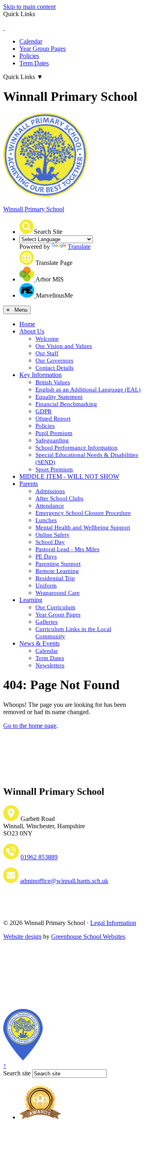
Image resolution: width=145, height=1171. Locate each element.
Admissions (50, 491)
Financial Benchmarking (66, 404)
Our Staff (46, 353)
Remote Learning (57, 571)
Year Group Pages (42, 48)
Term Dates (34, 63)
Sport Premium (54, 469)
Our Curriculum (55, 607)
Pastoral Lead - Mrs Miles (67, 549)
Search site (17, 1073)
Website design (22, 936)
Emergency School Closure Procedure (83, 513)
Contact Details (54, 368)
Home (27, 324)
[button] (26, 226)
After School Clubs (59, 498)
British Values (52, 382)
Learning (30, 599)
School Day (50, 542)
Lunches (46, 520)
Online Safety (52, 534)
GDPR (43, 411)
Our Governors (54, 360)
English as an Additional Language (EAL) (88, 389)
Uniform (46, 585)
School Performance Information (76, 447)
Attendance (49, 505)
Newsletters (49, 665)
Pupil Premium (53, 433)
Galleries (46, 622)
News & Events (39, 643)
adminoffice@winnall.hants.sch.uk (64, 880)
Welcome (47, 338)
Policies (29, 55)
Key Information (40, 374)
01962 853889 (39, 857)
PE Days (46, 556)
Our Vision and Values (63, 346)
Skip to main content (29, 6)
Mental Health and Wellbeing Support (82, 527)
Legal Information (113, 922)
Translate (79, 246)
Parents (28, 483)
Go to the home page (29, 725)
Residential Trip (55, 578)
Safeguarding (52, 440)
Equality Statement (59, 397)
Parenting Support (58, 563)
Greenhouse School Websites (88, 936)
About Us (31, 331)
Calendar (30, 41)
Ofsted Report (52, 418)
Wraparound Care (57, 593)
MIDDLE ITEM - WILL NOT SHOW (69, 476)
